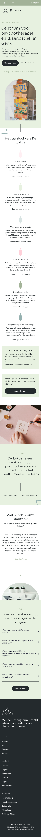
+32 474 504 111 (34, 3)
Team (3, 745)
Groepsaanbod (7, 785)
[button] (36, 10)
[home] (11, 10)
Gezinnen (5, 778)
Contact (4, 753)
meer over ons (18, 381)
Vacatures (5, 749)
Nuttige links (6, 806)
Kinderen (5, 766)
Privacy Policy (7, 810)
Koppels (4, 782)
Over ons (5, 741)
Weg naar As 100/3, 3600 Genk (20, 824)
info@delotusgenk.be (8, 3)
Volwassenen (6, 774)
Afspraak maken (10, 63)
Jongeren (5, 770)
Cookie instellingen (8, 814)
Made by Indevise (27, 829)
